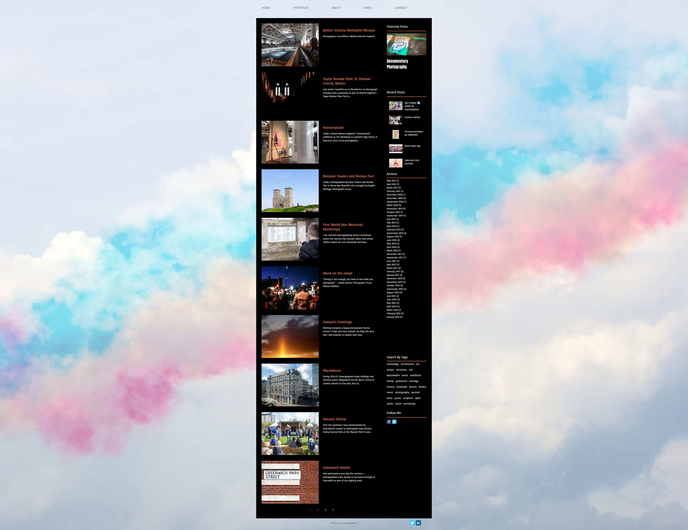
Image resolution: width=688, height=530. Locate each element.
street (390, 403)
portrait (416, 392)
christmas (401, 369)
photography (402, 392)
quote (398, 397)
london (422, 386)
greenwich (401, 380)
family (390, 380)
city (411, 369)
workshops (409, 403)
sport (418, 397)
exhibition (415, 375)
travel (398, 403)
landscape (402, 386)
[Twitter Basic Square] (394, 422)
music (390, 392)
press (389, 397)
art (417, 363)
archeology (393, 363)
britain (390, 369)
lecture (413, 386)
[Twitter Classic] (412, 523)
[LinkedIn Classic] (418, 523)
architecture (407, 363)
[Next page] (333, 510)
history (391, 386)
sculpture (408, 397)
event (405, 375)
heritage (414, 380)
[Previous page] (310, 510)
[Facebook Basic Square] (389, 422)
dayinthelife (393, 375)
